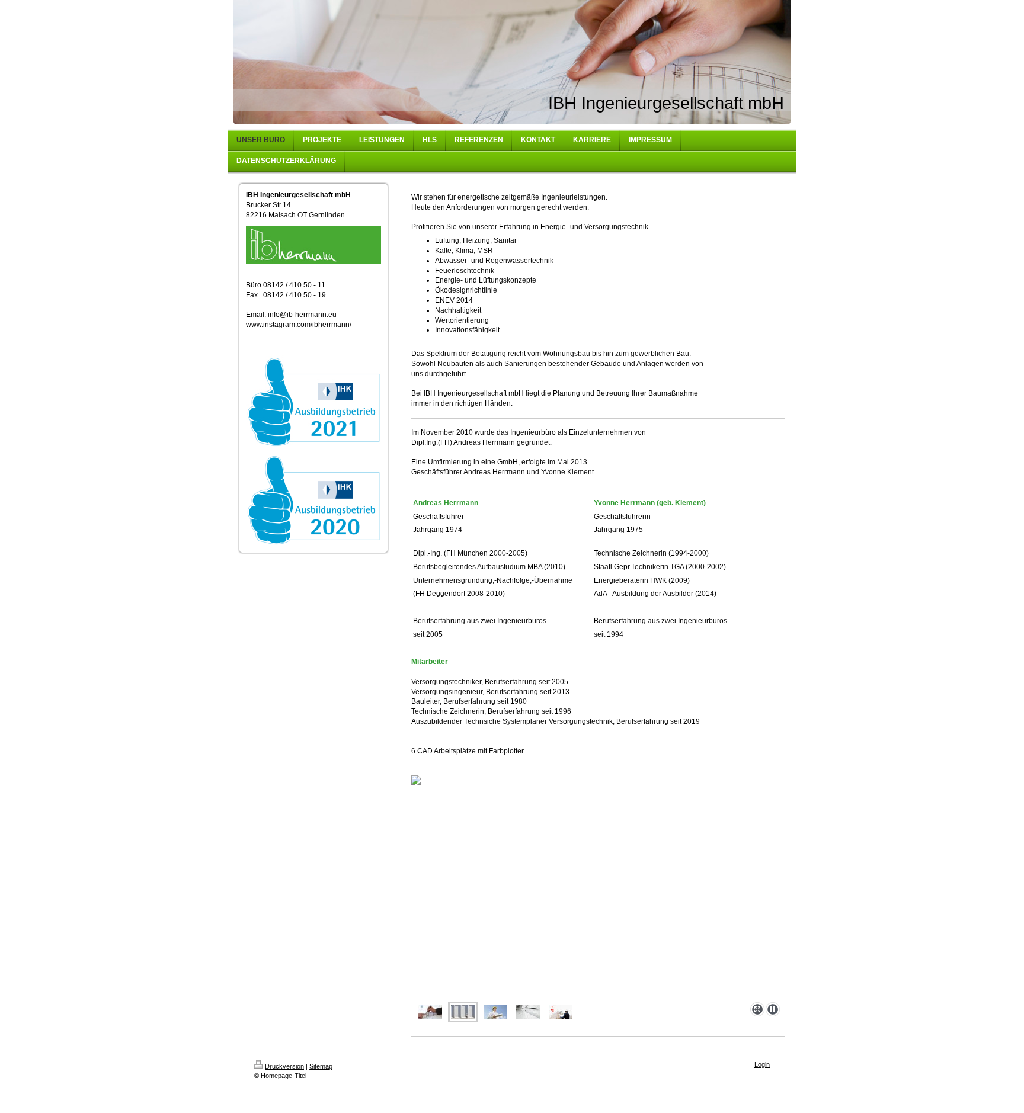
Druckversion (284, 1066)
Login (762, 1064)
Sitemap (320, 1066)
